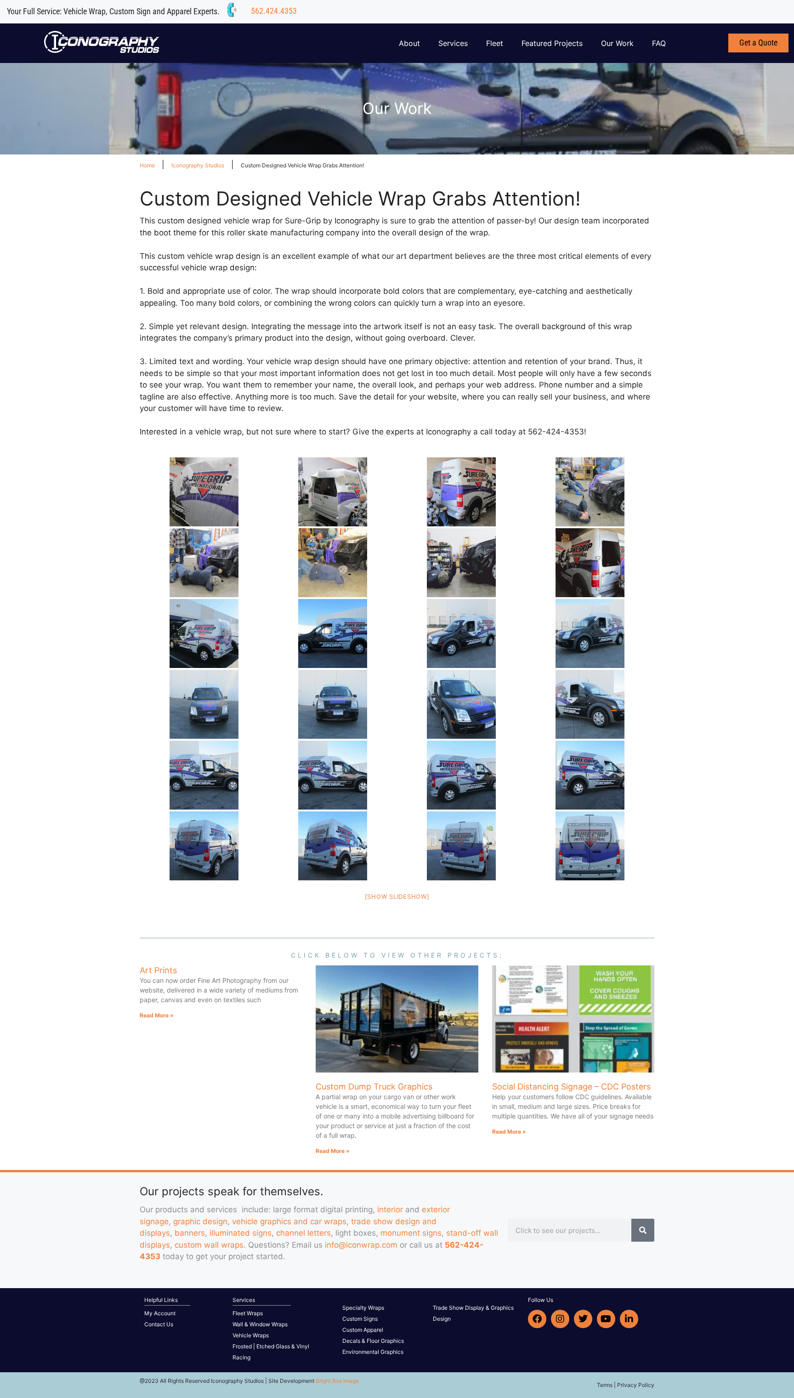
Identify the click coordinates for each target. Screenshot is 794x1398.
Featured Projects (552, 43)
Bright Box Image (337, 1380)
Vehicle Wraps (251, 1335)
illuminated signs (241, 1233)
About (409, 43)
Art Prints (158, 970)
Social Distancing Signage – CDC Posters (571, 1086)
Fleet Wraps (248, 1313)
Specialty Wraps (363, 1307)
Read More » (157, 1015)
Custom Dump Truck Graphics (374, 1086)
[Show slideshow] (397, 896)
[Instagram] (560, 1319)
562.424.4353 (274, 11)
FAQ (659, 43)
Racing (241, 1357)
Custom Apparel (362, 1329)
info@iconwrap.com (361, 1245)
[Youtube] (606, 1319)
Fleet (494, 43)
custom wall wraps (209, 1245)
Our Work (617, 43)
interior (390, 1209)
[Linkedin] (629, 1319)
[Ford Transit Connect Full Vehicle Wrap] (204, 491)
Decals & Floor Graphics (373, 1340)
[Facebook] (537, 1319)
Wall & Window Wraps (260, 1324)
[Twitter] (583, 1319)
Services (453, 43)
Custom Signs (360, 1318)
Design (442, 1318)
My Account (160, 1313)
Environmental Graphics (372, 1351)
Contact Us (158, 1324)
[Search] (642, 1230)
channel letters (303, 1233)
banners (190, 1233)
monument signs (411, 1233)
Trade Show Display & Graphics (473, 1307)
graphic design (200, 1221)
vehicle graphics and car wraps (289, 1221)
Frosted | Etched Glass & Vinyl (271, 1346)
